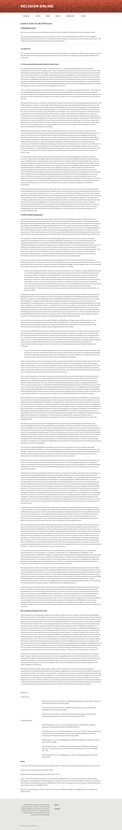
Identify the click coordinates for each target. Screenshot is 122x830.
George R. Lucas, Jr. (29, 28)
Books (48, 16)
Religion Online (37, 6)
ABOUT (56, 804)
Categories (26, 16)
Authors (58, 16)
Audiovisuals (70, 16)
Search (83, 16)
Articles (38, 16)
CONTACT (57, 808)
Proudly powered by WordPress (29, 826)
